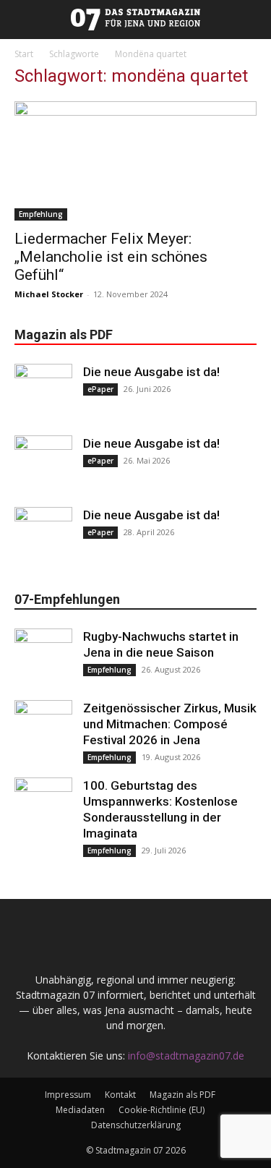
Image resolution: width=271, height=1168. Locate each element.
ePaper (100, 389)
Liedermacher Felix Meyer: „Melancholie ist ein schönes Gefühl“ (110, 257)
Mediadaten (80, 1110)
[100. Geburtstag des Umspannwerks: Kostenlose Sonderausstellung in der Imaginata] (43, 806)
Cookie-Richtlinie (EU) (162, 1110)
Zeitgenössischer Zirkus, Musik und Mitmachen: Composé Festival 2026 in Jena (170, 724)
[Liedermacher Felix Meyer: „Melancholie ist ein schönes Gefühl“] (135, 161)
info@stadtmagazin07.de (186, 1055)
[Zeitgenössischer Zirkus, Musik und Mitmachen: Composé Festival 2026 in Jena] (43, 729)
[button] (8, 19)
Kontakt (120, 1094)
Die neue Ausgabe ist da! (151, 372)
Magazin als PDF (182, 1094)
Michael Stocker (48, 294)
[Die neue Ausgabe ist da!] (43, 393)
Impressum (68, 1094)
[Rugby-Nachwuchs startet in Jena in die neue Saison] (43, 657)
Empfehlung (41, 214)
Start (23, 54)
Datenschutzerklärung (136, 1125)
